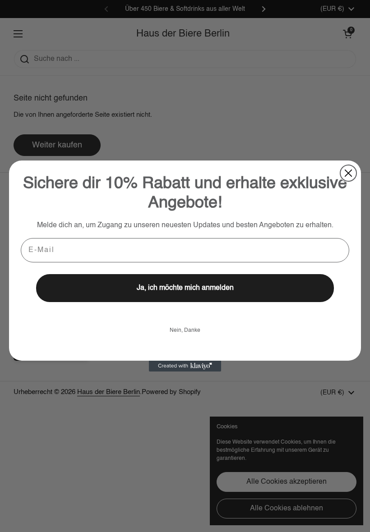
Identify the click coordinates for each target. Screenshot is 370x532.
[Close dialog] (348, 173)
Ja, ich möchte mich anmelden (185, 288)
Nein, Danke (185, 330)
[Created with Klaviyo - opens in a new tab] (185, 366)
